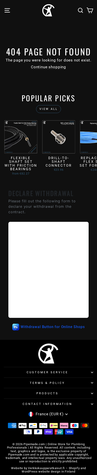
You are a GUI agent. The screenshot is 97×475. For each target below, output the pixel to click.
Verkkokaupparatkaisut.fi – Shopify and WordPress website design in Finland (54, 469)
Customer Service (47, 372)
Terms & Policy (47, 383)
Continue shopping (48, 67)
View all (48, 109)
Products (47, 393)
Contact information (47, 404)
